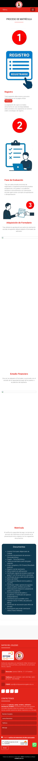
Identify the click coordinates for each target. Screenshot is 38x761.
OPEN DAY (8, 101)
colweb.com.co (19, 758)
